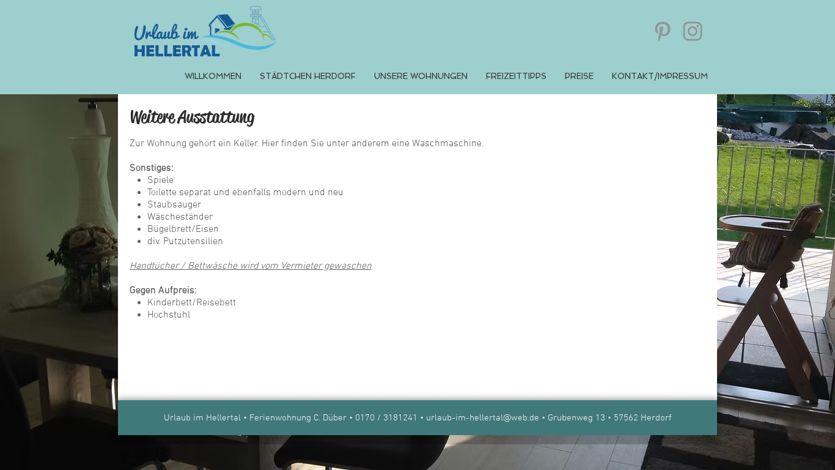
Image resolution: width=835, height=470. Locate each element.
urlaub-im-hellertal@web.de (482, 417)
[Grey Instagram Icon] (692, 31)
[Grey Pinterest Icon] (662, 31)
